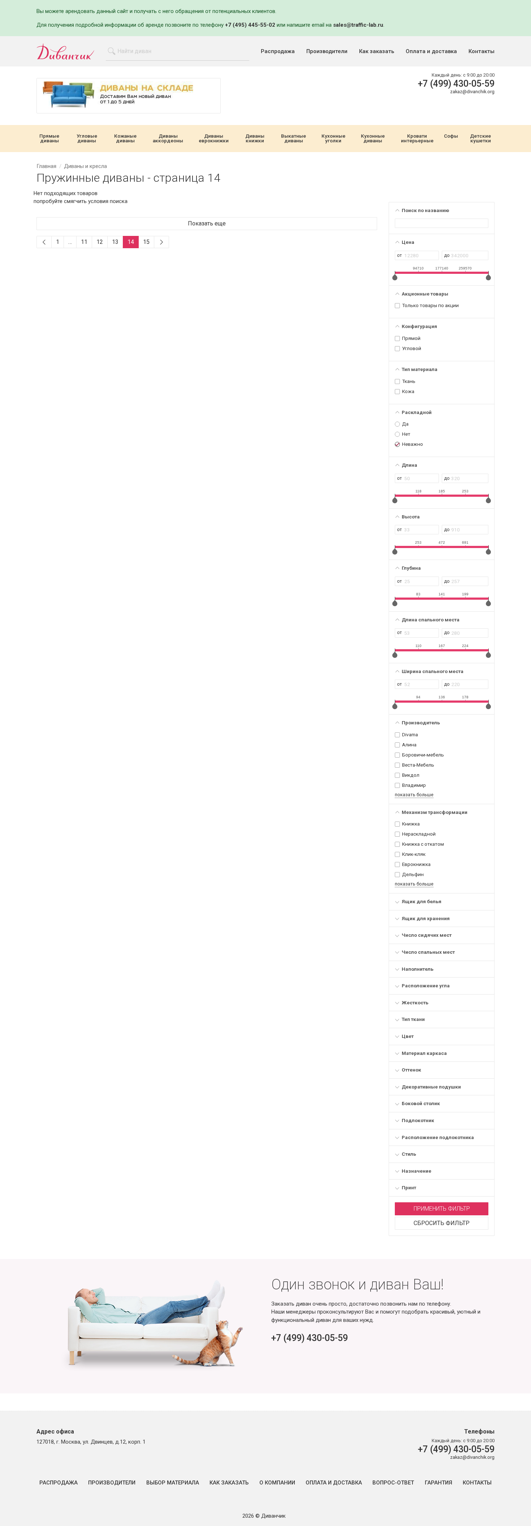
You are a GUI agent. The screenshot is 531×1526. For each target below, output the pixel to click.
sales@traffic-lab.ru (358, 25)
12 (99, 241)
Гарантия (438, 1483)
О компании (277, 1483)
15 (146, 241)
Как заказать (376, 51)
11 (84, 241)
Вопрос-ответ (393, 1483)
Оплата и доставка (431, 51)
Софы (451, 136)
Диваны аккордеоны (168, 138)
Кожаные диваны (125, 138)
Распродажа (278, 51)
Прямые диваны (49, 138)
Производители (326, 51)
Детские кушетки (480, 138)
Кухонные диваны (373, 138)
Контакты (482, 51)
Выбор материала (172, 1483)
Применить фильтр (442, 1208)
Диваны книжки (254, 138)
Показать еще (207, 223)
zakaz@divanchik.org (472, 91)
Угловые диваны (87, 138)
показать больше (414, 794)
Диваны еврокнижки (214, 138)
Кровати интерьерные (417, 138)
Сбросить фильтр (442, 1223)
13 (115, 241)
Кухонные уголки (333, 138)
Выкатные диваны (293, 138)
